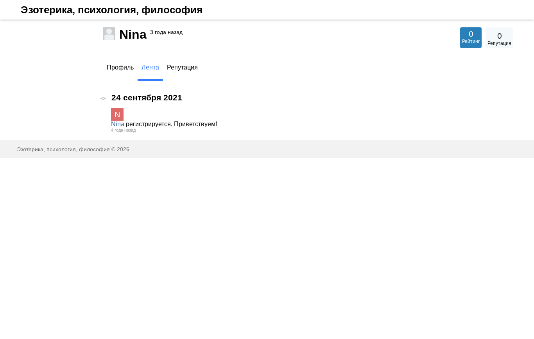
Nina (117, 124)
